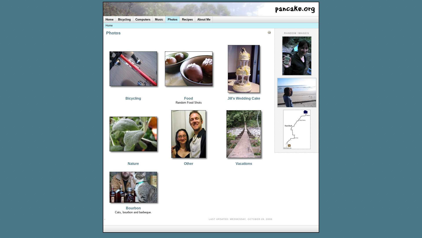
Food (188, 98)
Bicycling (133, 98)
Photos (172, 19)
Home (109, 19)
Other (188, 163)
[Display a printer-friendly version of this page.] (269, 33)
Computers (142, 19)
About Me (203, 19)
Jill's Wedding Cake (243, 98)
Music (159, 19)
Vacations (244, 163)
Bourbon (133, 208)
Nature (133, 163)
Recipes (187, 19)
